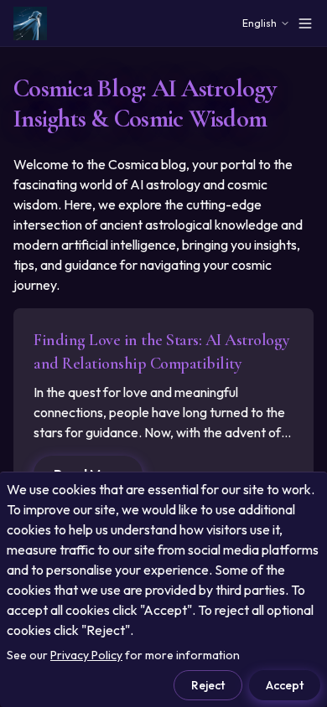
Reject (208, 685)
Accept (285, 685)
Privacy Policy (86, 655)
